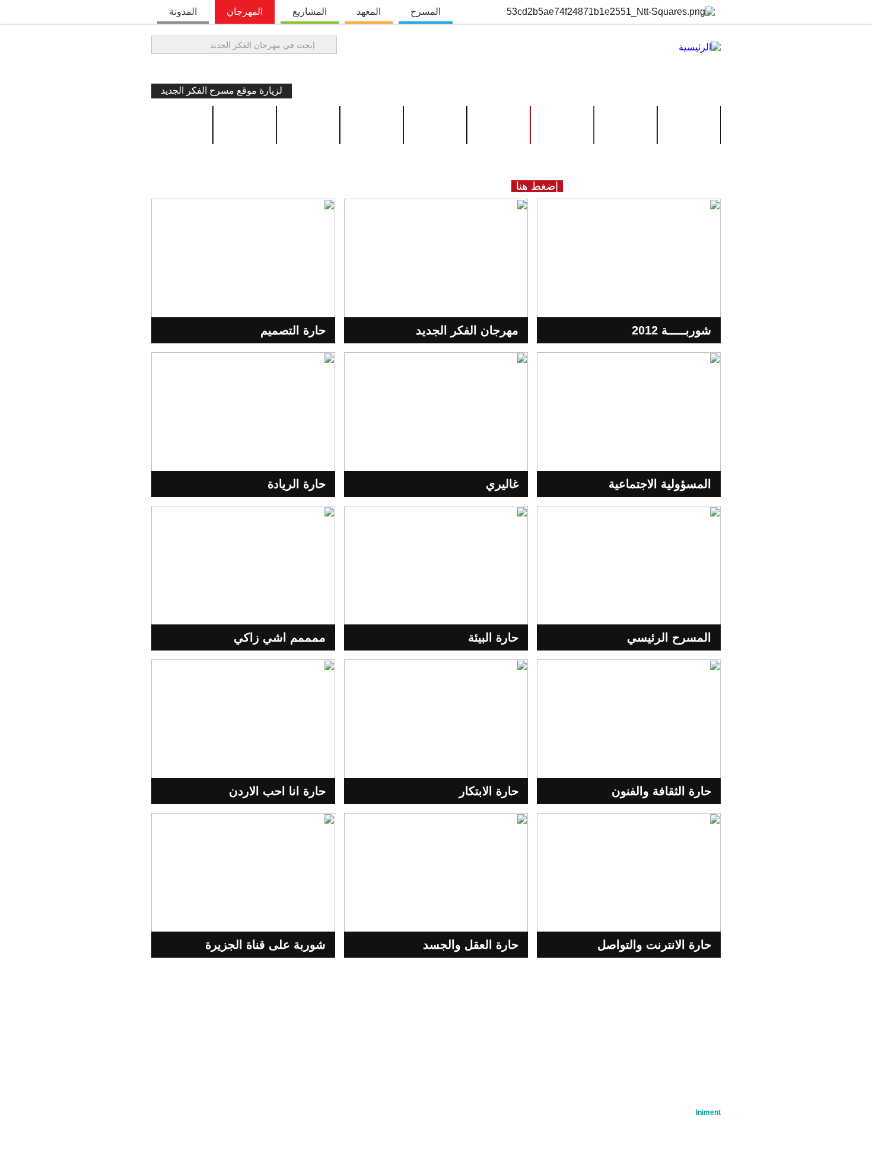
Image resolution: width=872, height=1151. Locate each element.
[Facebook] (225, 68)
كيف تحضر (308, 125)
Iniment (708, 1112)
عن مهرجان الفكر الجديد (654, 1020)
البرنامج (626, 125)
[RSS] (164, 68)
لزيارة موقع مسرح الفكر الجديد (221, 90)
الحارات (498, 125)
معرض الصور (435, 125)
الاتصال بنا (693, 1036)
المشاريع (309, 12)
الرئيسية (689, 125)
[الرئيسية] (700, 47)
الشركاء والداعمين (450, 1020)
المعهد (369, 12)
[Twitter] (205, 68)
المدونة (183, 12)
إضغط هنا (537, 186)
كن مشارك (244, 125)
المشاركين (371, 125)
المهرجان (245, 12)
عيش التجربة (562, 125)
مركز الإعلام (280, 1020)
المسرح (425, 12)
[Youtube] (184, 68)
